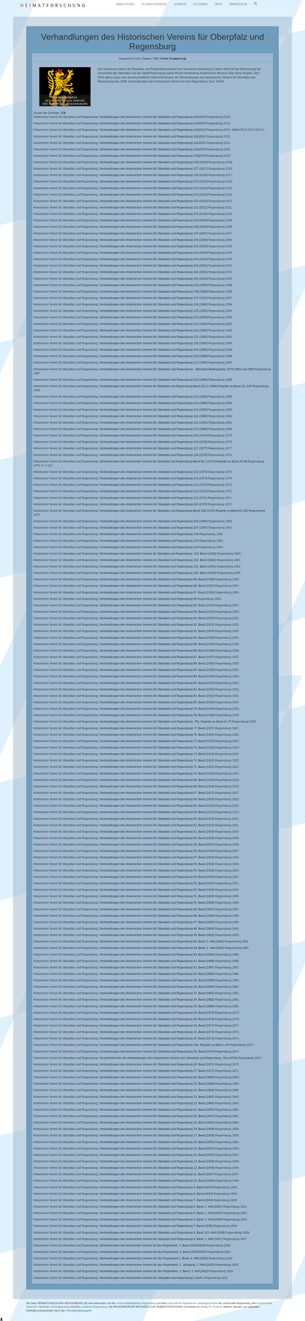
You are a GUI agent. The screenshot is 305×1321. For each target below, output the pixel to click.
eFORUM (180, 4)
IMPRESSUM (238, 4)
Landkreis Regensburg (94, 1306)
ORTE (218, 4)
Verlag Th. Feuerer (211, 1306)
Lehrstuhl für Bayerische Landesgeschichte (193, 1303)
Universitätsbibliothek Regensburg (136, 1303)
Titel (155, 58)
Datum (146, 58)
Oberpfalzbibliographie (79, 1310)
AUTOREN (200, 4)
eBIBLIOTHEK (125, 4)
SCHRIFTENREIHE (154, 4)
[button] (1, 1319)
